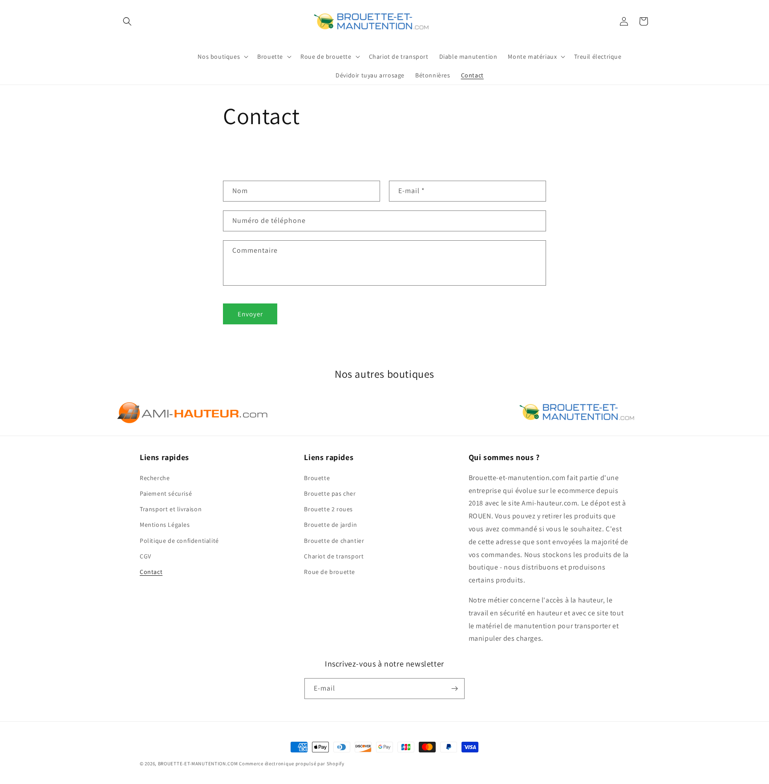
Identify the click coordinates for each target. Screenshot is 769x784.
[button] (127, 21)
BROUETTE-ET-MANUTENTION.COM (198, 763)
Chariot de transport (334, 556)
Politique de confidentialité (179, 541)
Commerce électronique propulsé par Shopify (291, 763)
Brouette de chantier (334, 541)
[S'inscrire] (454, 688)
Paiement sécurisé (166, 493)
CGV (145, 556)
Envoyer (250, 314)
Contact (151, 572)
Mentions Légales (165, 525)
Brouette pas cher (330, 493)
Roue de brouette (329, 572)
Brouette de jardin (330, 525)
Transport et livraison (171, 509)
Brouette (317, 478)
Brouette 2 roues (328, 509)
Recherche (155, 478)
